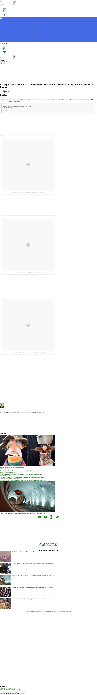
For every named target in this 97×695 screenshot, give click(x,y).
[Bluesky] (2, 95)
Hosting (4, 48)
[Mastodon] (6, 687)
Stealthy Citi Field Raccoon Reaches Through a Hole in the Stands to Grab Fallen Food (21, 474)
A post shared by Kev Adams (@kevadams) (21, 192)
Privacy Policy (3, 688)
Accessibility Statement (5, 689)
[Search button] (14, 57)
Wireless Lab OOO (25, 99)
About (4, 46)
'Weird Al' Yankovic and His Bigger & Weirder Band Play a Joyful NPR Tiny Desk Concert (32, 587)
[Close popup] (1, 18)
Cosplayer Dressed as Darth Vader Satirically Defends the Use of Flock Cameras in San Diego (22, 477)
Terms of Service (11, 688)
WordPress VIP (22, 692)
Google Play (17, 101)
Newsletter (5, 49)
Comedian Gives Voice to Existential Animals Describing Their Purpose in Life (19, 470)
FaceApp (2, 99)
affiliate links (39, 611)
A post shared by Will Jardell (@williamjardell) (21, 272)
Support (4, 52)
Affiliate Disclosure (15, 689)
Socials (4, 51)
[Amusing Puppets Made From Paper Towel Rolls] (27, 465)
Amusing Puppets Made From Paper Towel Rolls (12, 467)
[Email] (6, 95)
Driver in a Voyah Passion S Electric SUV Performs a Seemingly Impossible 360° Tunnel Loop (22, 513)
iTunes (10, 101)
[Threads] (4, 95)
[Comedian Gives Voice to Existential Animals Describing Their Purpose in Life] (5, 469)
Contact (4, 53)
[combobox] (6, 58)
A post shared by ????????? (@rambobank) (21, 352)
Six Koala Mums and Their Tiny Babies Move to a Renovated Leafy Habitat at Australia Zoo (22, 480)
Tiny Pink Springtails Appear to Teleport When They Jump (25, 551)
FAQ (4, 47)
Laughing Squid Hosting (48, 545)
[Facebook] (1, 95)
